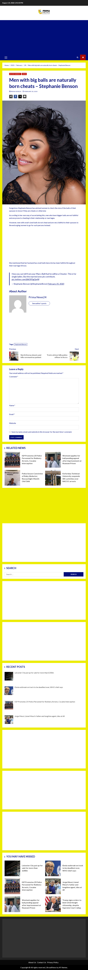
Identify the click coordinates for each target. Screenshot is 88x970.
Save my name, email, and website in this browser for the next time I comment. (42, 432)
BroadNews (51, 967)
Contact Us (41, 962)
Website (12, 423)
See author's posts (39, 303)
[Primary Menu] (6, 57)
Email (12, 414)
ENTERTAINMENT (15, 74)
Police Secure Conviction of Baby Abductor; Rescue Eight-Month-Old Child (12, 478)
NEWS (24, 74)
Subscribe (83, 57)
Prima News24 (16, 91)
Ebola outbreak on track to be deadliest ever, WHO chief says (53, 868)
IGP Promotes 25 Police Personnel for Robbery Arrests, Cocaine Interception (12, 460)
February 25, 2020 (56, 284)
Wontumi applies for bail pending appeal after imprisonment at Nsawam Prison (53, 460)
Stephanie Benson (21, 344)
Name (12, 405)
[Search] (77, 57)
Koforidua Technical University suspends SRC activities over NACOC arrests (53, 478)
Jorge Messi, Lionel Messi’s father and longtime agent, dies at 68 (53, 886)
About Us (32, 962)
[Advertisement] (44, 37)
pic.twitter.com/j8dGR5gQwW (25, 279)
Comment (13, 377)
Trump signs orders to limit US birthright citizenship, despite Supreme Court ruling (53, 904)
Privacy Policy (52, 962)
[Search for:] (34, 574)
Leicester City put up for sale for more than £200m (12, 868)
